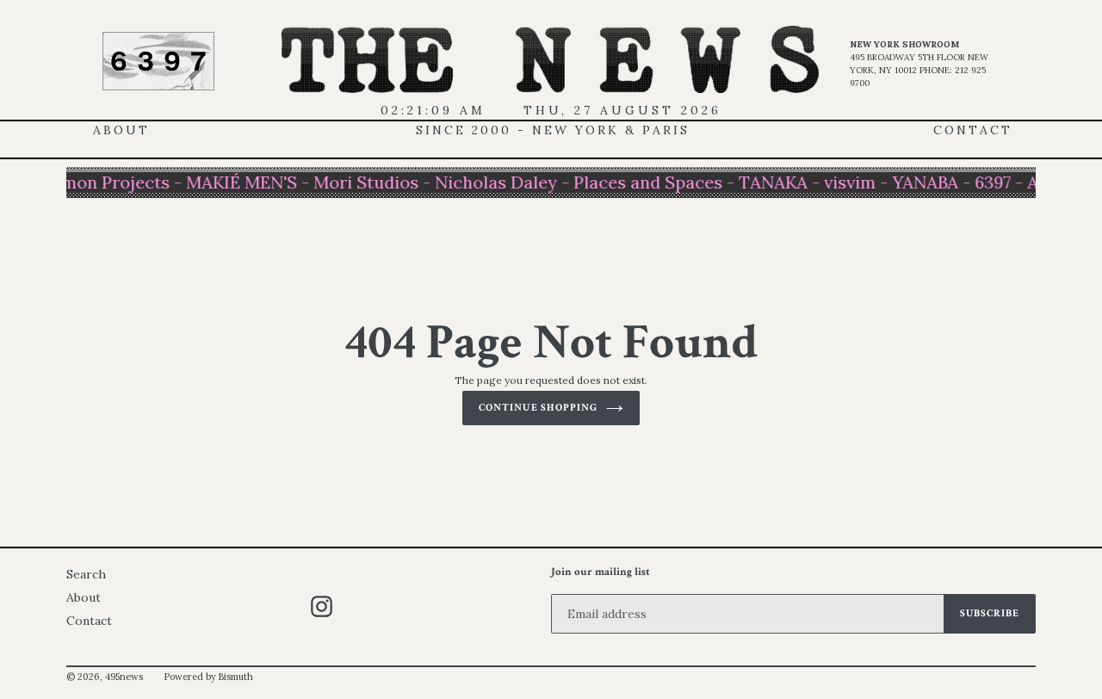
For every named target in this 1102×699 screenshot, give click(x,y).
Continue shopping (538, 407)
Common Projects (93, 182)
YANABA (921, 182)
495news (124, 677)
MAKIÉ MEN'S (238, 182)
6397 (989, 182)
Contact (89, 620)
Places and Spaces (644, 182)
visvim (846, 182)
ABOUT (121, 130)
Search (86, 574)
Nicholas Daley (492, 182)
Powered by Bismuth (208, 677)
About (83, 597)
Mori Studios (362, 182)
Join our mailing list (600, 572)
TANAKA (769, 182)
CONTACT (972, 130)
